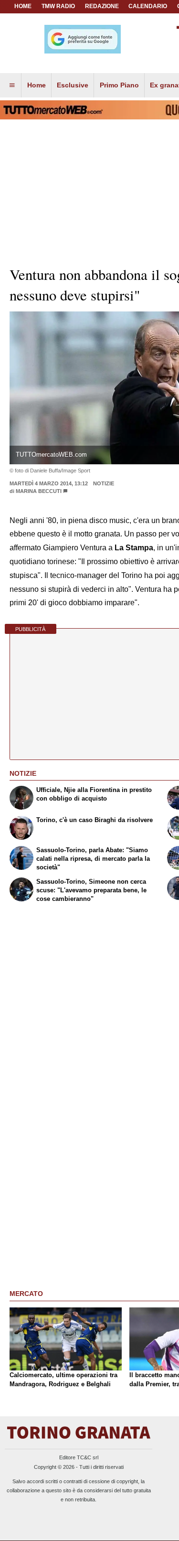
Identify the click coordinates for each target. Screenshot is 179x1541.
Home (23, 6)
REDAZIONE (102, 6)
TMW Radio (58, 6)
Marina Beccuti (39, 491)
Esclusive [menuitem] (72, 85)
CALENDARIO (147, 6)
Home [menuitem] (36, 85)
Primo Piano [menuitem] (119, 85)
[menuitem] (12, 85)
